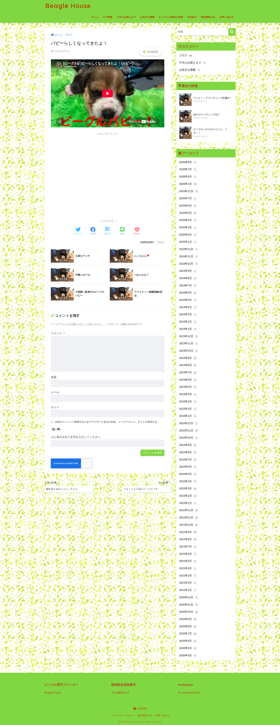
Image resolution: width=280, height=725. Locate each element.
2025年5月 (187, 213)
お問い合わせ (226, 17)
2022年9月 (187, 445)
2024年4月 (187, 307)
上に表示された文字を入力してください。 (77, 437)
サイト (55, 407)
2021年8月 (187, 539)
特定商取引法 (208, 17)
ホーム (95, 17)
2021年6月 (187, 553)
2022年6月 (187, 466)
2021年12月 (188, 510)
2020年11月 (188, 604)
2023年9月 (187, 358)
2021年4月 (187, 568)
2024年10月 (188, 263)
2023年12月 (188, 336)
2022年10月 (188, 437)
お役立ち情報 (147, 17)
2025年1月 (187, 241)
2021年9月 (187, 532)
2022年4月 (187, 481)
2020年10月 (188, 611)
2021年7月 (187, 546)
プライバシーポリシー (123, 715)
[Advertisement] (78, 163)
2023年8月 (187, 365)
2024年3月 (187, 314)
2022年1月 (187, 503)
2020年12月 (188, 597)
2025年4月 (187, 220)
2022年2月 (187, 495)
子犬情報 (107, 17)
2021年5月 (187, 561)
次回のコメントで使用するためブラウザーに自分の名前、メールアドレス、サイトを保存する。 (107, 421)
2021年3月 (187, 575)
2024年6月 (187, 292)
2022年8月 (187, 452)
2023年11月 (188, 343)
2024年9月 (187, 270)
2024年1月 (187, 329)
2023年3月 (187, 401)
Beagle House (68, 6)
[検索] (232, 32)
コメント (58, 333)
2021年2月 (187, 582)
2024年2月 (187, 321)
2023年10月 (188, 350)
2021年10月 (188, 524)
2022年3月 (187, 488)
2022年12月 (188, 423)
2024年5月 (187, 299)
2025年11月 (188, 191)
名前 (53, 377)
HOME (142, 709)
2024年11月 (188, 256)
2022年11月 (188, 430)
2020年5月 (187, 648)
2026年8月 (187, 162)
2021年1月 (187, 590)
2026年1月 (187, 183)
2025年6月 (187, 205)
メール (55, 392)
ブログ (160, 242)
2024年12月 (188, 249)
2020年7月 (187, 633)
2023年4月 (187, 394)
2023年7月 (187, 372)
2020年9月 (187, 619)
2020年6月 (187, 640)
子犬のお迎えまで (126, 17)
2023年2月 (187, 408)
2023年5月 (187, 386)
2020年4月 (187, 655)
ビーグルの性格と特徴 (171, 17)
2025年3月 (187, 227)
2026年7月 (187, 169)
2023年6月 (187, 379)
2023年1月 (187, 416)
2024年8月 (187, 278)
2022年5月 (187, 474)
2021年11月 (188, 517)
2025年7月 (187, 198)
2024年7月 (187, 285)
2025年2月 (187, 234)
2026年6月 (187, 176)
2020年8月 (188, 626)
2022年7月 (187, 459)
